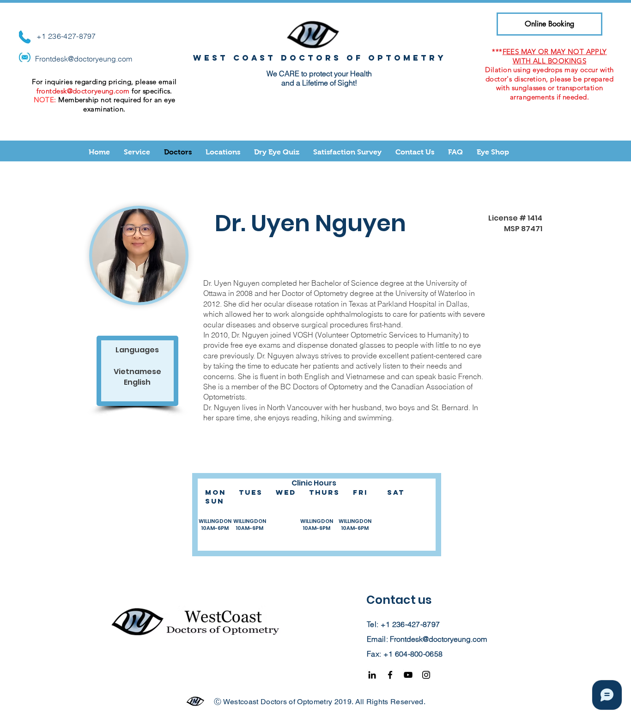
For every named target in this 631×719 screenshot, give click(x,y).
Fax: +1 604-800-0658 (405, 653)
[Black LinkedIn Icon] (372, 675)
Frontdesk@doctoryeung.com (83, 58)
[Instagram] (426, 675)
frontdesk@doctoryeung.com (82, 90)
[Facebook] (390, 675)
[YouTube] (408, 675)
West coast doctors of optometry (319, 58)
